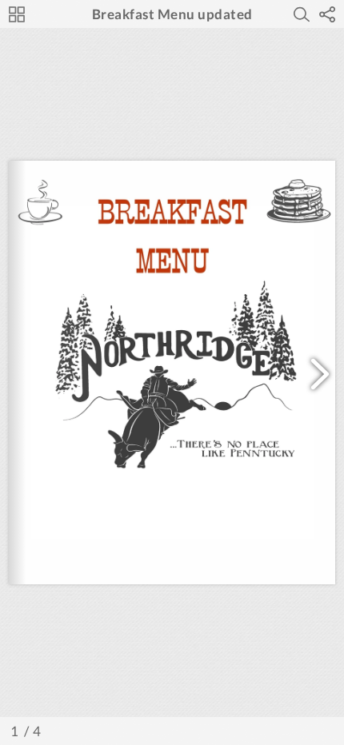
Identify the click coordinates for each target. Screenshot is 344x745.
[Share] (327, 14)
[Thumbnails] (17, 14)
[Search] (301, 14)
